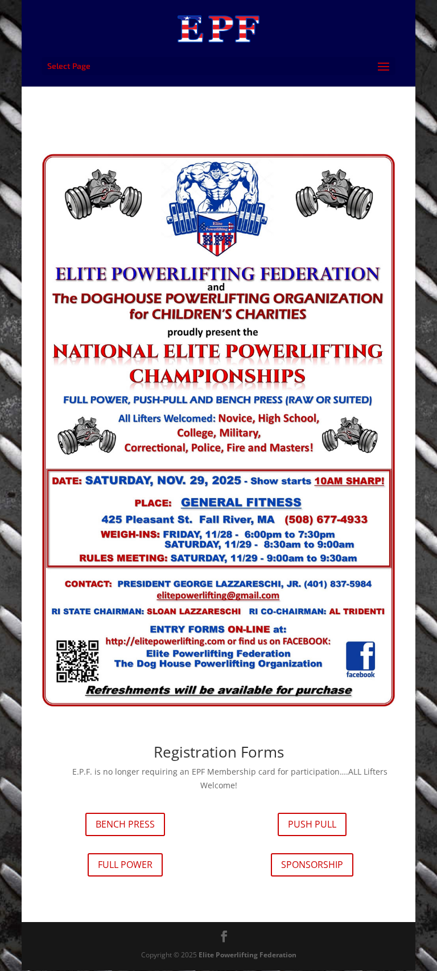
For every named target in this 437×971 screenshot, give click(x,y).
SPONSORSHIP (312, 864)
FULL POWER (125, 864)
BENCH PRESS (125, 824)
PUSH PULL (312, 824)
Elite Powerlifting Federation (247, 955)
